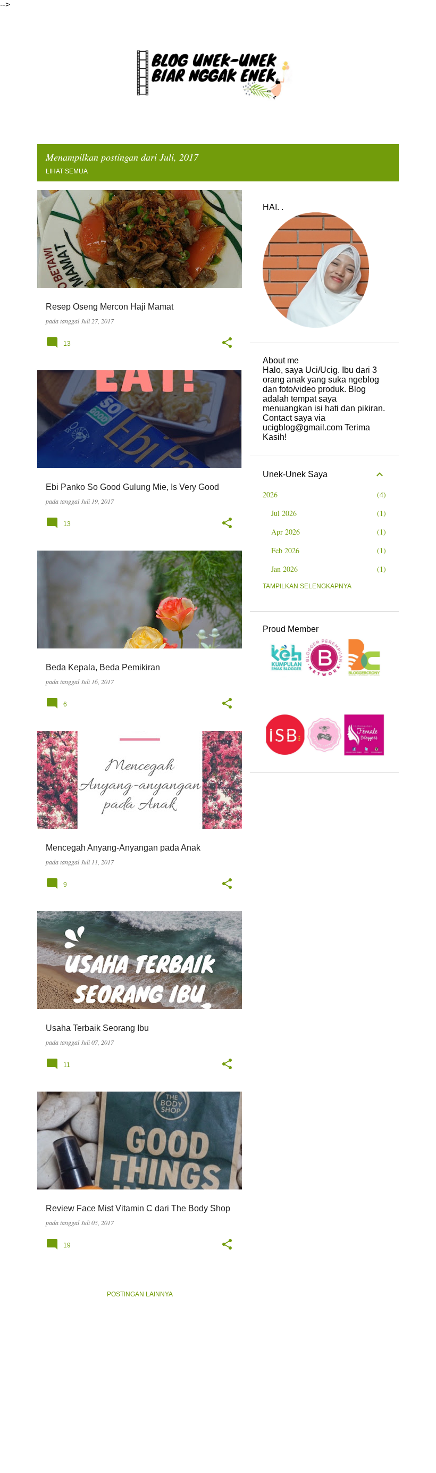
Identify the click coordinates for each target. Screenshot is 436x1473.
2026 (270, 494)
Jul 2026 (284, 513)
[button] (227, 342)
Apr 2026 (285, 532)
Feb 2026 (285, 550)
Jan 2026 (284, 569)
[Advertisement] (324, 839)
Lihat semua (67, 171)
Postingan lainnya (140, 1294)
